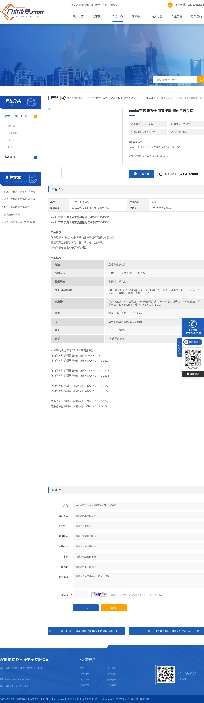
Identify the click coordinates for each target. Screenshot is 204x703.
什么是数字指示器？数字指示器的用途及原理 (22, 222)
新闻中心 (137, 16)
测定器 (11, 126)
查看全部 (9, 157)
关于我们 (97, 16)
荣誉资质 (111, 679)
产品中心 (117, 16)
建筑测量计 (14, 133)
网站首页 (78, 16)
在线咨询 (144, 173)
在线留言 (176, 16)
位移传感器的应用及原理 (16, 207)
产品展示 (84, 673)
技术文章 (157, 16)
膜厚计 (11, 147)
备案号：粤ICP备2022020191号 (84, 699)
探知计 (11, 140)
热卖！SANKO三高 (15, 116)
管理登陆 (144, 699)
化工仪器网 (132, 699)
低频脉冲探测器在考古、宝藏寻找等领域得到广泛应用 (22, 191)
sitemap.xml (108, 699)
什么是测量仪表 (12, 214)
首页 (105, 98)
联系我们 (111, 685)
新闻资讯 (111, 673)
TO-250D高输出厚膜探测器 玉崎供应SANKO (91, 631)
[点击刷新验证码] (99, 594)
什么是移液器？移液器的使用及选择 (22, 199)
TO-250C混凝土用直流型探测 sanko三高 (176, 631)
